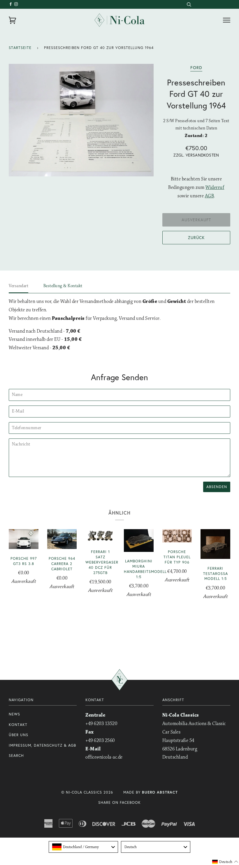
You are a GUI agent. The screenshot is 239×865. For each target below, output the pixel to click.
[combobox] (188, 4)
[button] (225, 862)
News (14, 714)
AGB (209, 196)
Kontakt (18, 724)
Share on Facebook (119, 802)
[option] (81, 120)
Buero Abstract (160, 792)
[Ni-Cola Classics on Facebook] (11, 4)
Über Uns (18, 734)
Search (16, 755)
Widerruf (214, 188)
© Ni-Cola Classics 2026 (87, 792)
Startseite (20, 47)
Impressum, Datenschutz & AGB (42, 745)
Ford (196, 67)
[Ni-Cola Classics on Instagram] (16, 4)
